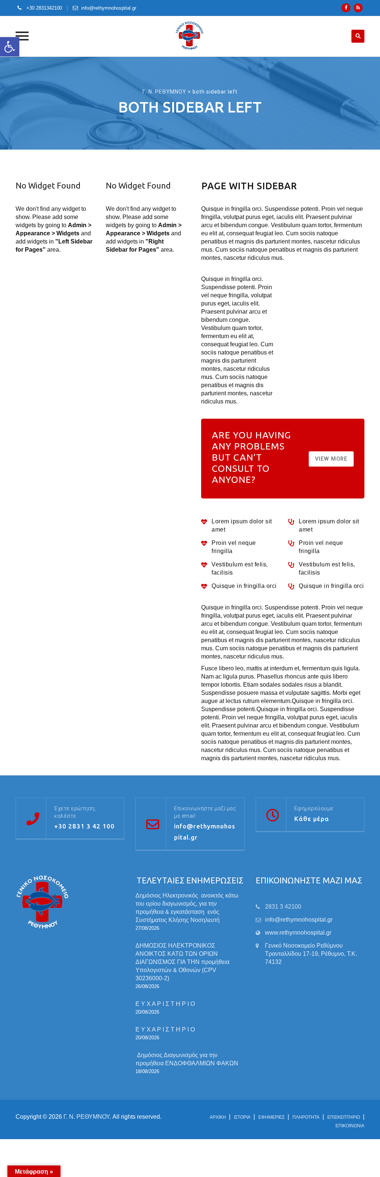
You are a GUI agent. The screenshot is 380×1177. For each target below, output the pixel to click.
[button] (9, 46)
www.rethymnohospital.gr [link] (298, 932)
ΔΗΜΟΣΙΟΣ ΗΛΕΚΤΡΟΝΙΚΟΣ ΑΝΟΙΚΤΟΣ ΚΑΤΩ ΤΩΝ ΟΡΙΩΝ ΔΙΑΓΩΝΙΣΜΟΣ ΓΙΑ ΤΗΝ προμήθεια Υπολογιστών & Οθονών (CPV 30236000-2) (182, 961)
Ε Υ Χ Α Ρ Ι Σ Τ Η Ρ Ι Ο (165, 1004)
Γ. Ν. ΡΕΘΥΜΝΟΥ (86, 1117)
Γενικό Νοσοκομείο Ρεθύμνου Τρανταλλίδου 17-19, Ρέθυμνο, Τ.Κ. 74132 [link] (311, 953)
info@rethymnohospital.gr (108, 8)
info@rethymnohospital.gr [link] (298, 919)
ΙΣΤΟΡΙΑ (242, 1117)
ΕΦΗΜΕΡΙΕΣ (271, 1117)
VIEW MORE (331, 459)
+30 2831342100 (43, 8)
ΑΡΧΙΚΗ (218, 1117)
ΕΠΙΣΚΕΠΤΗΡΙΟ (343, 1117)
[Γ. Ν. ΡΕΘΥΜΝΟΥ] (190, 36)
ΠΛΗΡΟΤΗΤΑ (306, 1117)
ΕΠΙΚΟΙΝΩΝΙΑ (349, 1125)
